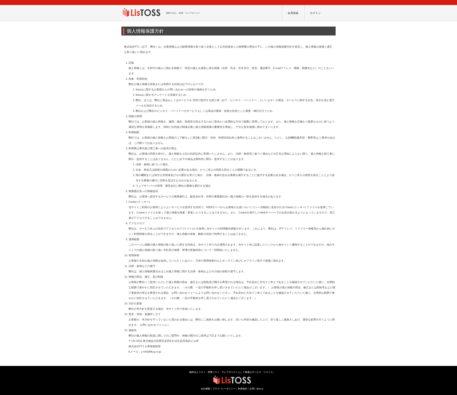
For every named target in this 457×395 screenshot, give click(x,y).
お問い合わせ (256, 389)
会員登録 (293, 12)
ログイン (315, 12)
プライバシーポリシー (224, 389)
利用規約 (242, 389)
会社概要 (205, 389)
